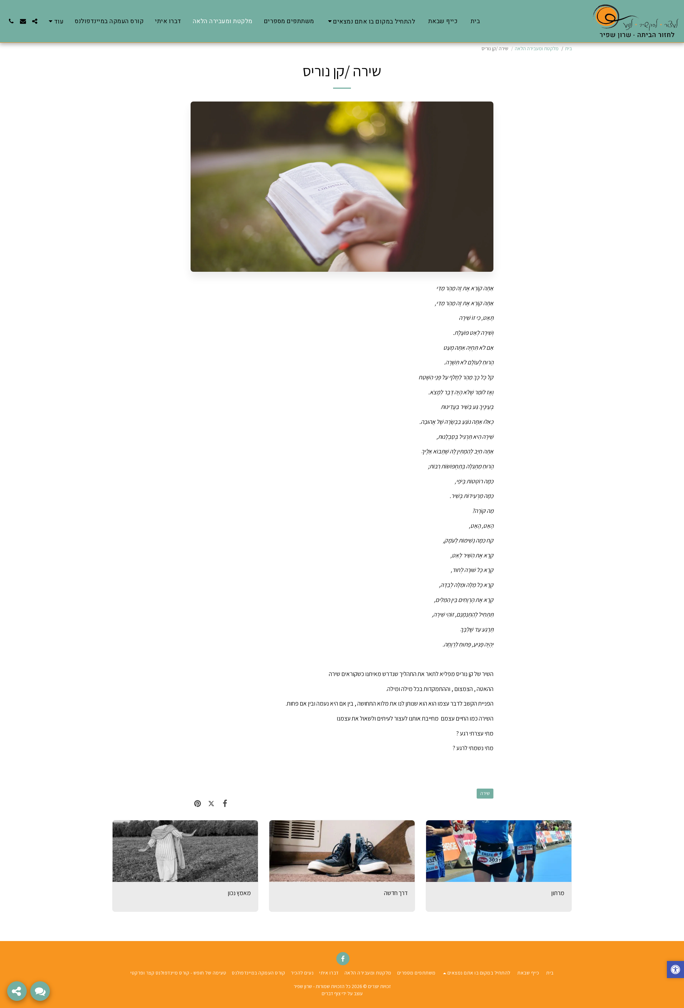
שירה (485, 793)
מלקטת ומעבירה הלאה (537, 48)
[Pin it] (197, 803)
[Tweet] (211, 803)
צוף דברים (331, 993)
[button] (370, 21)
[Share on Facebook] (225, 803)
